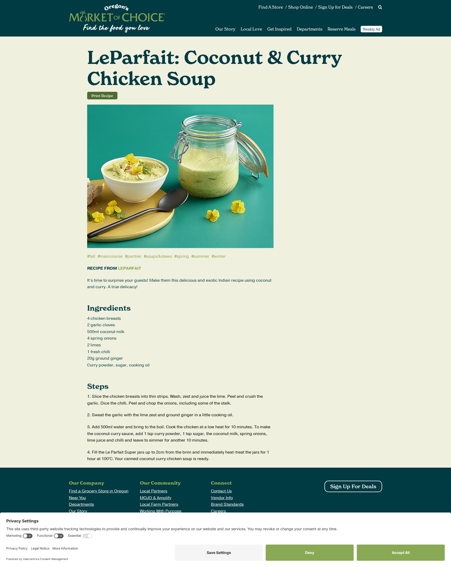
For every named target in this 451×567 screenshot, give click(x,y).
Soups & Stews (159, 256)
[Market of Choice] (117, 6)
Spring (183, 256)
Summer (201, 256)
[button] (377, 7)
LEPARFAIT (129, 268)
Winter (220, 256)
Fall (92, 256)
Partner (134, 256)
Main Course (111, 256)
